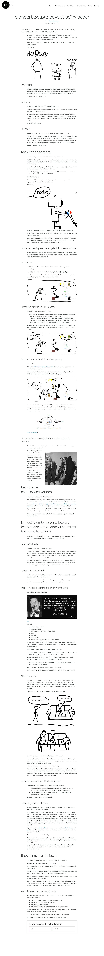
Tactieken (70, 6)
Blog (50, 6)
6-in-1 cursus (81, 6)
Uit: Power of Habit (32, 432)
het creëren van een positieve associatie (44, 366)
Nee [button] (56, 929)
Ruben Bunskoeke (54, 21)
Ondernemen (59, 6)
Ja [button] (32, 929)
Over (89, 6)
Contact (96, 6)
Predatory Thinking (44, 828)
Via (28, 621)
